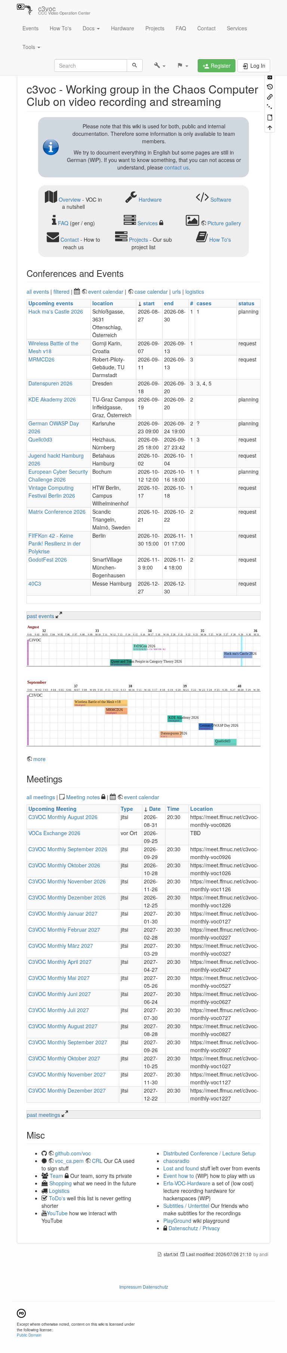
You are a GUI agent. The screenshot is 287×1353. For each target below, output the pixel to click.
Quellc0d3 (40, 439)
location (102, 303)
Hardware (122, 28)
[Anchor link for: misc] (49, 1134)
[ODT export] (270, 117)
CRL (97, 1160)
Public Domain (29, 1335)
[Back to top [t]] (270, 127)
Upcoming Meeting (52, 808)
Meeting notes (83, 797)
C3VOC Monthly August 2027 (63, 1026)
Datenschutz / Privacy (193, 1228)
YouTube (57, 1213)
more (39, 759)
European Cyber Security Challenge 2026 (58, 475)
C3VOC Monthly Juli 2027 (58, 1010)
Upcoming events (50, 303)
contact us (176, 167)
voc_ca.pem (69, 1160)
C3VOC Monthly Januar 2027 (63, 913)
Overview (70, 199)
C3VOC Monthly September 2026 (67, 849)
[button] (159, 65)
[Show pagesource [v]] (270, 75)
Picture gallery (224, 223)
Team (56, 1175)
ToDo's (57, 1198)
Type (127, 808)
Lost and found (181, 1168)
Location (201, 808)
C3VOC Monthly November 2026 (67, 881)
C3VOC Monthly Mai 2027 (59, 977)
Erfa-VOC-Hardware (186, 1183)
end (169, 303)
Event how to (178, 1175)
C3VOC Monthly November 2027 (67, 1074)
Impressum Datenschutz (143, 1286)
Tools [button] (29, 47)
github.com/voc (73, 1153)
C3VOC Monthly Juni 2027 (59, 994)
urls (176, 291)
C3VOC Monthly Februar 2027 (64, 929)
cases (204, 303)
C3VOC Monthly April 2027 (60, 961)
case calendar (152, 291)
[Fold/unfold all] (270, 106)
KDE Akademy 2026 (52, 399)
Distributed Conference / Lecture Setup (209, 1153)
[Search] (135, 65)
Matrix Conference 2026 (57, 511)
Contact (206, 28)
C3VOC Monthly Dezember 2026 (67, 897)
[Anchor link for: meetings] (66, 778)
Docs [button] (89, 28)
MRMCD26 (41, 359)
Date (155, 808)
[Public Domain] (21, 1313)
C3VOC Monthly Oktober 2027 (64, 1058)
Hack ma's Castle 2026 (55, 311)
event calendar (106, 291)
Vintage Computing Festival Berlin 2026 (51, 491)
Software (220, 199)
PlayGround (177, 1220)
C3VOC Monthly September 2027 (67, 1042)
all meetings (41, 797)
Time (173, 808)
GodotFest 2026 (47, 559)
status (246, 303)
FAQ (181, 28)
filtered (61, 291)
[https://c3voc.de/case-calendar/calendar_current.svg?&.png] (143, 646)
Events (30, 28)
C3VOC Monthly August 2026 (63, 817)
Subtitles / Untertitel (186, 1205)
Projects (154, 28)
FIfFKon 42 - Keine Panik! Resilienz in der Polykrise (54, 543)
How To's (60, 28)
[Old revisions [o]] (270, 86)
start (149, 303)
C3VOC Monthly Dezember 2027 (67, 1090)
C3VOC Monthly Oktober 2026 (64, 865)
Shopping (60, 1183)
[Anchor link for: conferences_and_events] (128, 273)
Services (237, 28)
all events (38, 291)
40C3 (34, 583)
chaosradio (176, 1160)
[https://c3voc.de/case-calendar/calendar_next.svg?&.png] (143, 714)
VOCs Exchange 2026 (54, 833)
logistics (194, 291)
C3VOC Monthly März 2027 (60, 945)
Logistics (59, 1190)
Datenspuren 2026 (50, 383)
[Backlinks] (270, 96)
